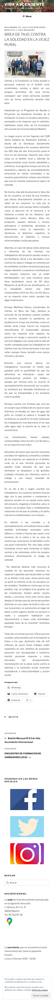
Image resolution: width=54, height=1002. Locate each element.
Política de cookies (40, 990)
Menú (29, 16)
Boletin (13, 717)
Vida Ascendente (24, 4)
